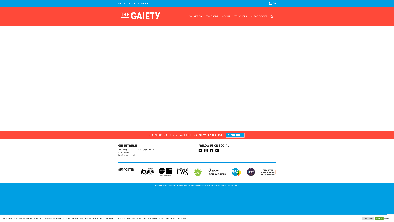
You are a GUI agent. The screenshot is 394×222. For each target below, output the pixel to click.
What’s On (196, 16)
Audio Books (259, 16)
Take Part (212, 16)
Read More (387, 218)
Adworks (236, 185)
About (226, 16)
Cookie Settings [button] (368, 218)
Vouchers (240, 16)
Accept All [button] (379, 218)
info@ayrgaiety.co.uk (126, 155)
